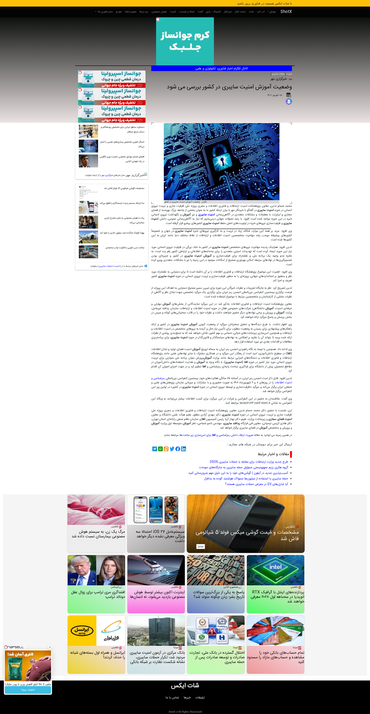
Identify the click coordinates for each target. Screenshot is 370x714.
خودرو (119, 12)
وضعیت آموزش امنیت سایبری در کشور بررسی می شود (229, 87)
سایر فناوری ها (105, 12)
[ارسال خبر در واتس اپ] (160, 448)
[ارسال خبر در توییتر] (171, 448)
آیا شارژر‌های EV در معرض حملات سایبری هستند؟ (256, 484)
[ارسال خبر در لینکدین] (183, 448)
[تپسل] (158, 19)
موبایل (272, 12)
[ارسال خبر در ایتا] (166, 448)
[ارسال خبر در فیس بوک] (177, 448)
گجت (200, 12)
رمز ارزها (144, 12)
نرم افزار (228, 12)
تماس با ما (172, 697)
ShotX (286, 12)
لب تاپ (261, 12)
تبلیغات (200, 697)
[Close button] (50, 647)
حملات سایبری (278, 74)
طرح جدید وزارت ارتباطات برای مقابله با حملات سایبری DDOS (249, 462)
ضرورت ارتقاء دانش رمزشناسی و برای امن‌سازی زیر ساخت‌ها (216, 435)
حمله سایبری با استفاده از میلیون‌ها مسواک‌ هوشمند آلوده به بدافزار (246, 478)
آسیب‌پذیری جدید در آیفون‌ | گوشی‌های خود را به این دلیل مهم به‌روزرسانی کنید (238, 473)
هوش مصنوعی (159, 12)
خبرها (187, 697)
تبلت (251, 12)
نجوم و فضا (130, 12)
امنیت (173, 12)
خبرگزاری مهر (107, 175)
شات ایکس (185, 686)
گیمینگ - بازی (213, 12)
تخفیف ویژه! (28, 690)
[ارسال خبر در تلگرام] (154, 448)
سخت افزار (240, 12)
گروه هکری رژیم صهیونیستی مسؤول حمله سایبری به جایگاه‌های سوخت (243, 467)
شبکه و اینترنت (186, 12)
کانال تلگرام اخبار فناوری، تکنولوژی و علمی (221, 68)
